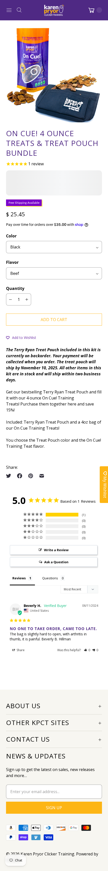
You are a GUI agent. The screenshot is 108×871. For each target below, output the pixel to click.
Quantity (15, 288)
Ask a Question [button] (56, 562)
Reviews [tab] (19, 578)
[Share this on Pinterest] (30, 475)
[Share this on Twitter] (10, 475)
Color (11, 236)
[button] (21, 337)
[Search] (19, 10)
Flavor (12, 262)
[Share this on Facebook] (19, 475)
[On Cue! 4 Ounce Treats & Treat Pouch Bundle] (54, 74)
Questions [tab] (50, 578)
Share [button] (20, 650)
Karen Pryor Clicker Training (47, 854)
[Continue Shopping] (94, 10)
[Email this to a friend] (41, 475)
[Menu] (9, 10)
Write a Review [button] (56, 550)
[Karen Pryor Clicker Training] (54, 10)
